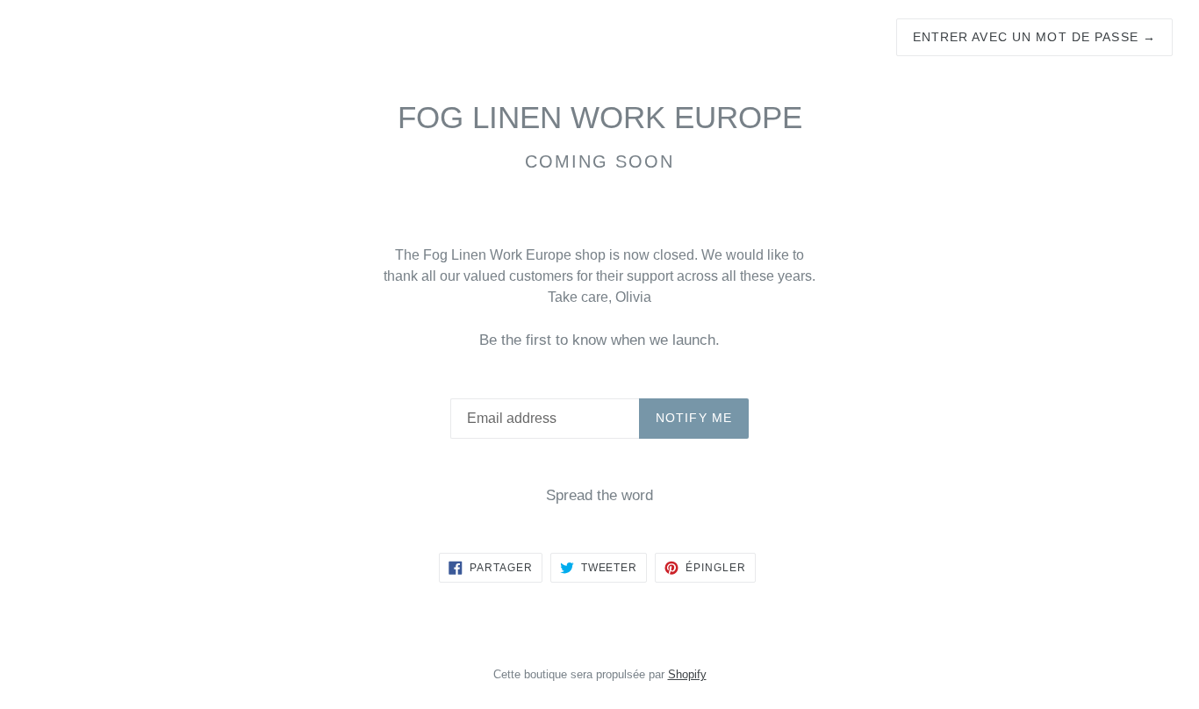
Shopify (687, 674)
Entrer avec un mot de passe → (1034, 37)
